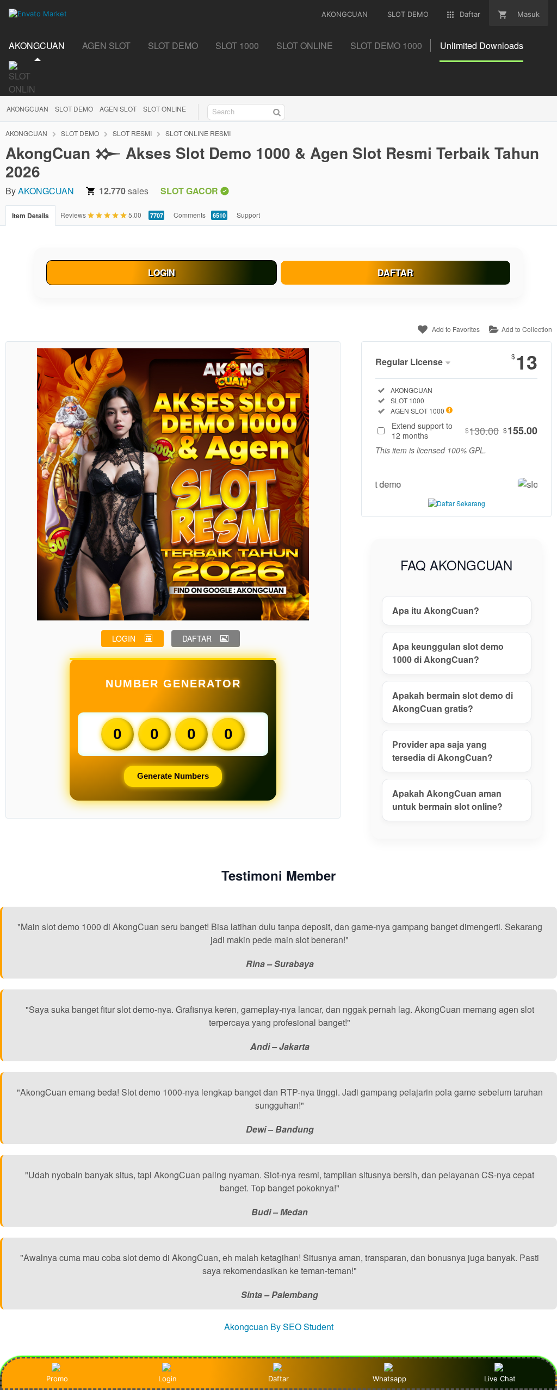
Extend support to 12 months (464, 430)
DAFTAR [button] (197, 638)
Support (248, 214)
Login (167, 1378)
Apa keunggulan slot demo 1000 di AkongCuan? (448, 653)
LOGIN (161, 272)
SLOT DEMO (74, 108)
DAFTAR (395, 272)
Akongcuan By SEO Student (278, 1326)
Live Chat (500, 1378)
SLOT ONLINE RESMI (198, 133)
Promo (57, 1378)
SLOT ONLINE (164, 108)
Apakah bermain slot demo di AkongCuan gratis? (452, 702)
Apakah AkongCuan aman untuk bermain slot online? (447, 800)
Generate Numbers (173, 775)
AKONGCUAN (27, 108)
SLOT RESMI (132, 133)
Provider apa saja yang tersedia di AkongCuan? (442, 751)
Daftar (278, 1378)
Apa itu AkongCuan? (435, 610)
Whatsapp (389, 1378)
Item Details (30, 215)
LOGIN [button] (123, 638)
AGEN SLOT (118, 108)
